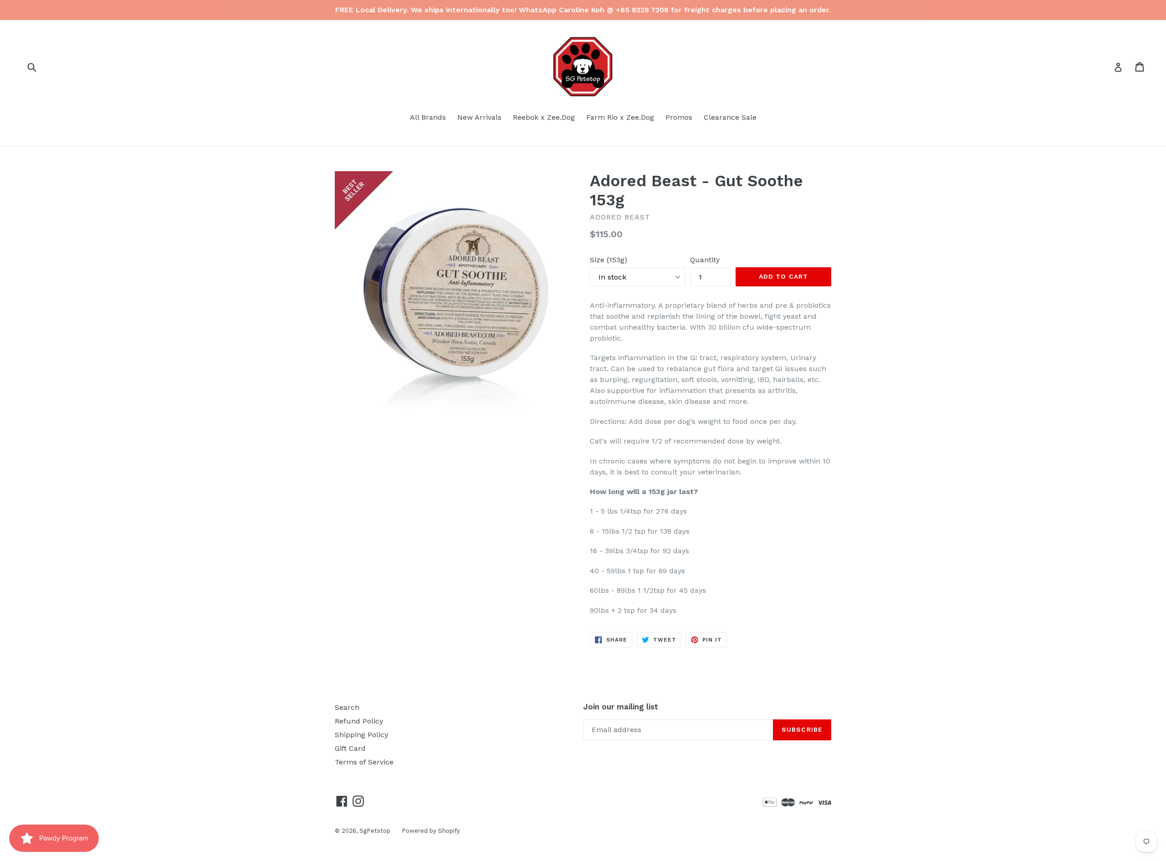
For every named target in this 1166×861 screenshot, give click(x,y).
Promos (678, 117)
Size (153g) (608, 259)
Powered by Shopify (431, 830)
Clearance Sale (730, 117)
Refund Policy (359, 721)
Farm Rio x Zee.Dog (620, 117)
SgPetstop (374, 830)
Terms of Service (364, 762)
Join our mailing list (620, 706)
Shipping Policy (361, 734)
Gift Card (350, 748)
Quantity (705, 259)
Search (347, 707)
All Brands (428, 117)
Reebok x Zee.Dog (544, 117)
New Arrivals (479, 117)
